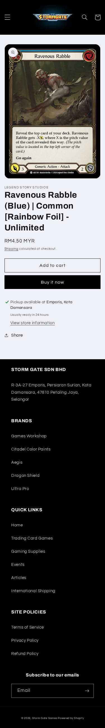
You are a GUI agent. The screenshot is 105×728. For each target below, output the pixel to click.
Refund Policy (24, 654)
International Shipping (33, 591)
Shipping (11, 248)
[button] (7, 17)
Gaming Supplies (28, 551)
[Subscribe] (87, 690)
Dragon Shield (25, 475)
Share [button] (17, 335)
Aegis (16, 462)
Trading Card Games (32, 538)
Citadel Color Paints (31, 449)
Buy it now (52, 282)
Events (18, 565)
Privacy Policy (25, 640)
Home (17, 525)
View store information (32, 323)
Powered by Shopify (71, 718)
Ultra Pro (20, 489)
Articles (18, 578)
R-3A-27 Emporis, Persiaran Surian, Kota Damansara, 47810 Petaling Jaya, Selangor (51, 392)
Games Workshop (29, 436)
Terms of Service (27, 627)
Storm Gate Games (44, 718)
